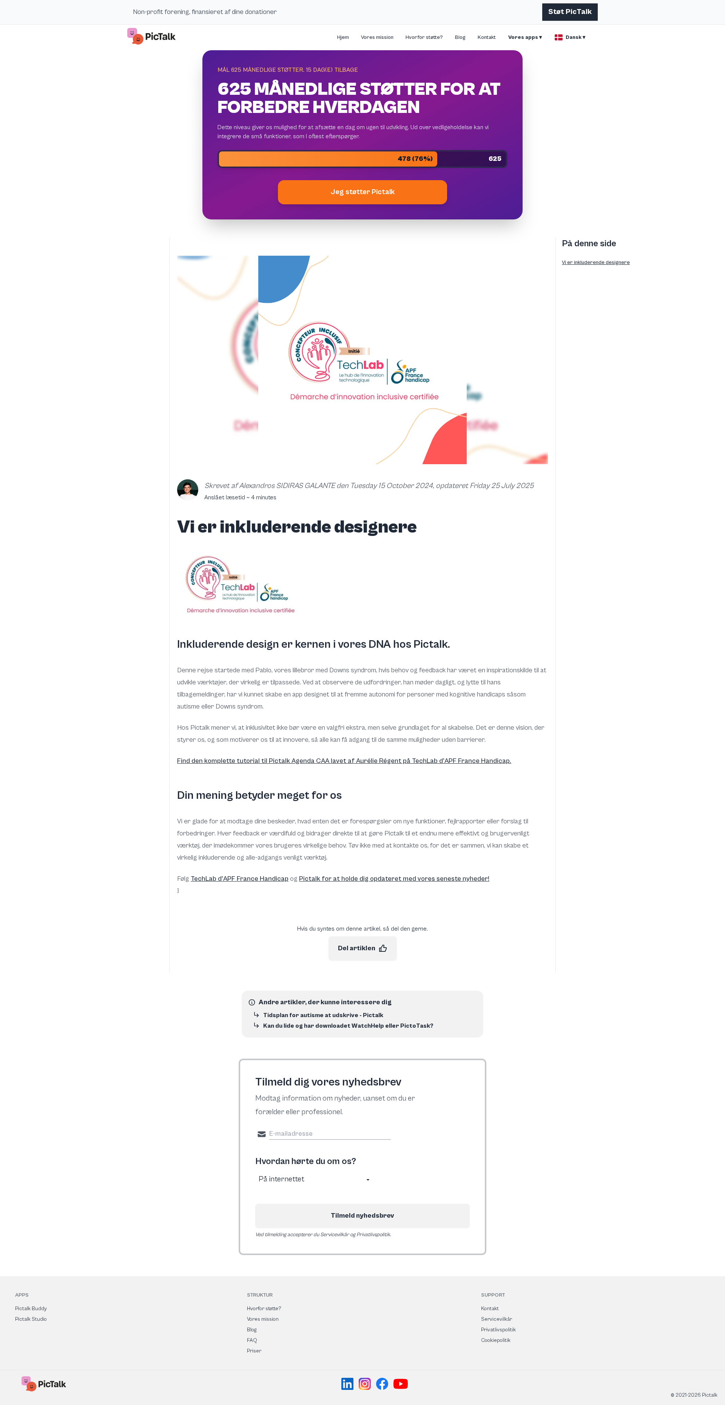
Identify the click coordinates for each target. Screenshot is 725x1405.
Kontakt (487, 37)
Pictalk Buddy (31, 1309)
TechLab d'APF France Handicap (239, 879)
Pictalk (430, 644)
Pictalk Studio (31, 1319)
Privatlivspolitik (498, 1330)
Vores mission (377, 37)
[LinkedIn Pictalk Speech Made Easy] (348, 1384)
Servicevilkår (496, 1319)
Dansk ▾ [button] (575, 37)
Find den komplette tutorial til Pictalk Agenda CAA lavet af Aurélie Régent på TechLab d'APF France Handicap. (344, 761)
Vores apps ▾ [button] (525, 37)
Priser (254, 1351)
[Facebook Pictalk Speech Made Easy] (383, 1384)
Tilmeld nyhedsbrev (362, 1216)
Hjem (343, 37)
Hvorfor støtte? (424, 37)
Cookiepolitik (496, 1340)
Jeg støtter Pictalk (363, 192)
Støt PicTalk (570, 12)
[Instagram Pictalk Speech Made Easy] (366, 1384)
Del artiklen (356, 948)
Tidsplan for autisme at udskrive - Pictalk (323, 1015)
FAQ (252, 1340)
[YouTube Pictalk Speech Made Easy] (400, 1384)
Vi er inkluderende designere (596, 262)
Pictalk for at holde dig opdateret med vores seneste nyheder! (394, 879)
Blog (460, 37)
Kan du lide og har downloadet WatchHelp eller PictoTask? (348, 1025)
